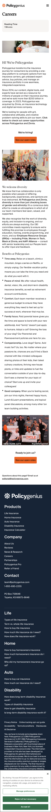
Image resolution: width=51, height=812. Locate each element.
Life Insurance (11, 513)
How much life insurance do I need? (22, 632)
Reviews (8, 548)
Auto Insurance (12, 522)
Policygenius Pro (12, 564)
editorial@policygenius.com (15, 478)
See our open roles (26, 140)
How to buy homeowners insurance (22, 650)
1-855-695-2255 (13, 586)
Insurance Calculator (14, 530)
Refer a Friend (11, 569)
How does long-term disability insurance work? (25, 698)
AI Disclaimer (10, 729)
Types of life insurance (15, 620)
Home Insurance (12, 518)
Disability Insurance (14, 526)
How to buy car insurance (17, 679)
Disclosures (41, 726)
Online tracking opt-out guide (32, 722)
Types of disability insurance (18, 704)
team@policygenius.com (17, 582)
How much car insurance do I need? (22, 683)
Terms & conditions (25, 726)
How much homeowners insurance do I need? (24, 656)
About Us (9, 544)
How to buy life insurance (17, 628)
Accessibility (9, 726)
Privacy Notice (10, 722)
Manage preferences (25, 791)
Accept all (25, 806)
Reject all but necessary (25, 799)
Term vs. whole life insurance (19, 624)
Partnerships (10, 560)
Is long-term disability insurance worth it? (25, 713)
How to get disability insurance (19, 709)
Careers (8, 556)
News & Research (13, 552)
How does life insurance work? (19, 636)
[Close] (48, 774)
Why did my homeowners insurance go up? (24, 663)
